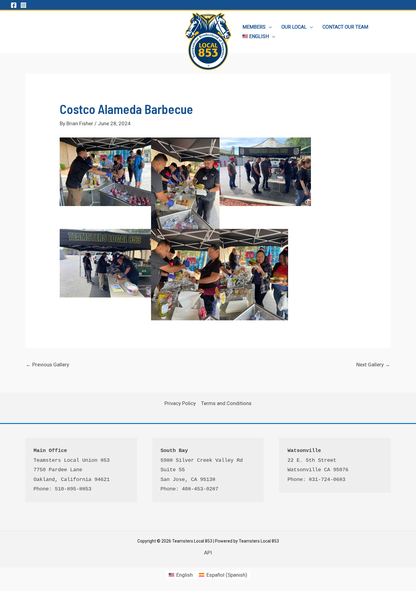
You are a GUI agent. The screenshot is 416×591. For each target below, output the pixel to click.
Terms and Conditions (226, 403)
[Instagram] (23, 5)
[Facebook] (14, 5)
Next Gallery (373, 364)
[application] (269, 27)
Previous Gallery (47, 364)
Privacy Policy (180, 403)
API (208, 553)
